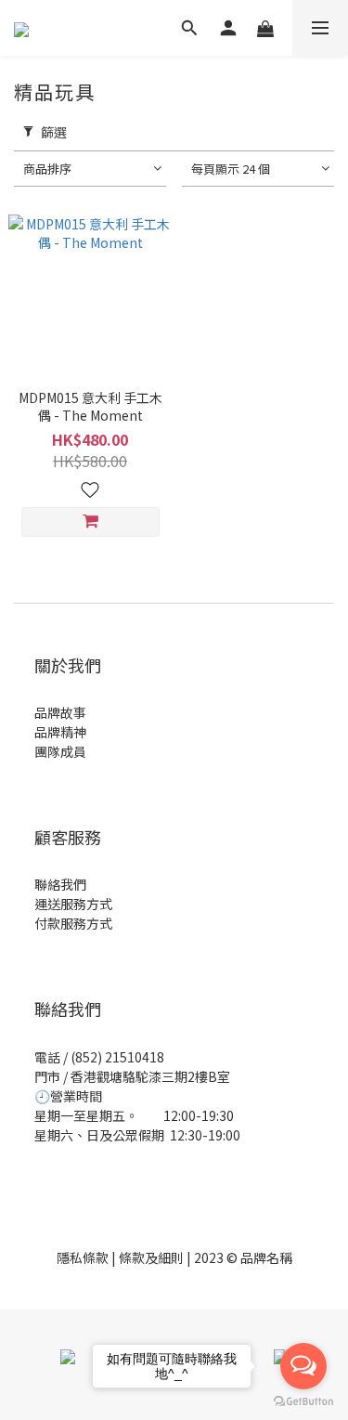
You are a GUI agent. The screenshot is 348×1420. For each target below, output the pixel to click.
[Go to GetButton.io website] (303, 1401)
